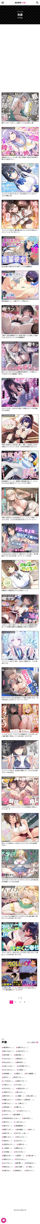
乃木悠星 (7, 1152)
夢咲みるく (8, 1167)
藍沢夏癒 (18, 1115)
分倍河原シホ (24, 1066)
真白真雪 (21, 1129)
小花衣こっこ (24, 1111)
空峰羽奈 (19, 1170)
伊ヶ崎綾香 (31, 1073)
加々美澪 (20, 1167)
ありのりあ (20, 1152)
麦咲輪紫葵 (20, 1126)
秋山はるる (8, 1062)
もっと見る (31, 1042)
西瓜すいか (19, 1077)
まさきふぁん (21, 1159)
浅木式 (7, 1077)
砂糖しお (19, 1107)
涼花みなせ (23, 1051)
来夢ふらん (8, 1103)
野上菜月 (32, 1096)
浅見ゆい (7, 1141)
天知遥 (22, 1070)
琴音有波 (7, 1107)
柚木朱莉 (28, 1118)
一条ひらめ (20, 1122)
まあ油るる (31, 1163)
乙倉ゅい (7, 1085)
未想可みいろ (9, 1144)
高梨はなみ (23, 1088)
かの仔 (7, 1115)
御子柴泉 (7, 1055)
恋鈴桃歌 (7, 1073)
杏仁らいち (22, 1137)
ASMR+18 (22, 1210)
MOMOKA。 (9, 1088)
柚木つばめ (9, 1051)
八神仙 (31, 1167)
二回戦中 (7, 1148)
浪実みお (22, 1144)
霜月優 (19, 1163)
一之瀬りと (22, 1103)
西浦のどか (8, 1159)
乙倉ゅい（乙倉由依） (26, 1100)
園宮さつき (8, 1129)
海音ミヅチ (22, 1081)
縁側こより (8, 1137)
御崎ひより (8, 1100)
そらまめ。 (20, 1085)
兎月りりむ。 (9, 1111)
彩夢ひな (7, 1170)
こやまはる (8, 1081)
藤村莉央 (21, 1062)
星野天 (20, 1156)
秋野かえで (23, 1047)
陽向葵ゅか (9, 1047)
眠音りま (7, 1133)
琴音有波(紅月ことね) (12, 1118)
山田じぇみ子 (9, 1066)
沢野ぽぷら (8, 1092)
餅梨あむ (21, 1059)
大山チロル (8, 1059)
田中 (32, 1129)
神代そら (7, 1122)
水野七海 (32, 1156)
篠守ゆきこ (8, 1096)
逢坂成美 (19, 1055)
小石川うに (20, 1141)
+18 (20, 2)
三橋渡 (20, 1096)
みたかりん (8, 1163)
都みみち (7, 1126)
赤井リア (30, 1170)
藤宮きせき (8, 1156)
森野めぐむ (20, 1148)
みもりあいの (9, 1070)
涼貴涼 (19, 1073)
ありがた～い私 (22, 1133)
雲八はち (21, 1092)
